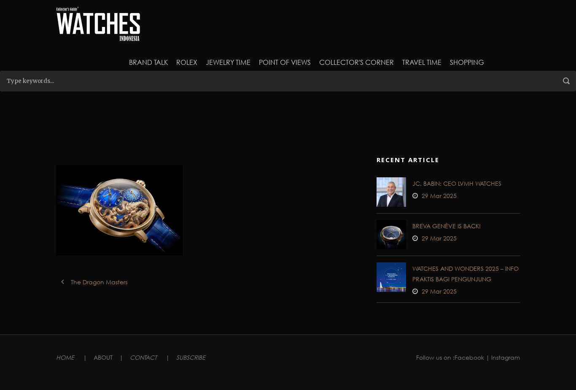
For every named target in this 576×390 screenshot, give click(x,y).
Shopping (467, 62)
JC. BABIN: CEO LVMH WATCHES (456, 183)
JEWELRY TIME (228, 62)
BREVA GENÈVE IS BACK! (446, 226)
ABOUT (103, 357)
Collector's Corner (356, 62)
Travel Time (421, 62)
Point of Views (285, 62)
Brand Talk (148, 62)
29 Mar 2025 (439, 196)
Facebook (469, 357)
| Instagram (503, 357)
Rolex (186, 62)
